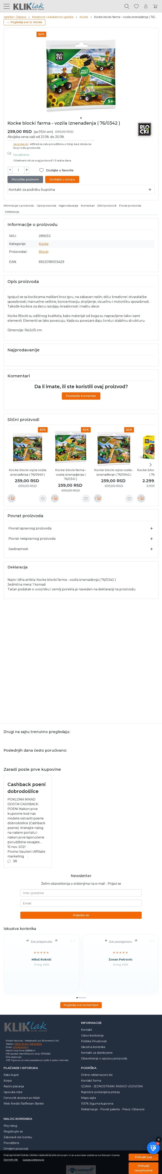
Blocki (43, 252)
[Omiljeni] (136, 6)
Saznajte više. (11, 1159)
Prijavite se (81, 915)
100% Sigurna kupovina (97, 1103)
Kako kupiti (11, 1075)
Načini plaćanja (14, 1086)
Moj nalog (10, 1126)
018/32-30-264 (21, 1044)
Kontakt (86, 1030)
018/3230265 (36, 1044)
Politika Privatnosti (94, 1041)
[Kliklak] (27, 6)
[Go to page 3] (81, 997)
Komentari (88, 205)
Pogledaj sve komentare (81, 1005)
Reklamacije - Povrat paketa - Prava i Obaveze (113, 1109)
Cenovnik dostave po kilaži (22, 1098)
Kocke (83, 17)
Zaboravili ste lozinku (18, 1137)
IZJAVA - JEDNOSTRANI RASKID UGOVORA (112, 1086)
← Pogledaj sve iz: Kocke (24, 22)
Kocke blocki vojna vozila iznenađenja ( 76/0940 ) (27, 472)
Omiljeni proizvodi (16, 1148)
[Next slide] (150, 465)
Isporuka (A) (20, 144)
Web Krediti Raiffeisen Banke (24, 1103)
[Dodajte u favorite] (42, 498)
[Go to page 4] (83, 997)
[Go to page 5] (85, 997)
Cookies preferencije (33, 1159)
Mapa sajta (88, 1098)
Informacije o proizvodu (19, 205)
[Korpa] (155, 6)
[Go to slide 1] (81, 118)
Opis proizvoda (46, 205)
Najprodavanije (68, 205)
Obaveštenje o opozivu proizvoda (104, 1058)
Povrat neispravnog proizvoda (32, 539)
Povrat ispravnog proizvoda (29, 528)
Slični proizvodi (106, 205)
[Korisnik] (146, 6)
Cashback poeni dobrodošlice (27, 788)
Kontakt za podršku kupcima (32, 190)
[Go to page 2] (79, 997)
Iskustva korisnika (93, 1047)
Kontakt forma (91, 1080)
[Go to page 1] (77, 997)
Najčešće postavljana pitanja (100, 1092)
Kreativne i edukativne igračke (52, 17)
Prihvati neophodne (144, 1168)
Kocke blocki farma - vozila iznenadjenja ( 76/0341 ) (70, 474)
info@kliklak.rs (20, 1047)
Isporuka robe (13, 1092)
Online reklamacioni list (97, 1075)
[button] (153, 1148)
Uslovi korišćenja (92, 1035)
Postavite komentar (81, 396)
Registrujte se (13, 1131)
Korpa (8, 1080)
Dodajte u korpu (62, 179)
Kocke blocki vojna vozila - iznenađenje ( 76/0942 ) (114, 472)
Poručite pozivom (25, 179)
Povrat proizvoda (130, 205)
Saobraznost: (18, 549)
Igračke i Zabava (15, 17)
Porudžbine (11, 1143)
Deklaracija (12, 211)
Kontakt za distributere (97, 1053)
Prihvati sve (143, 1157)
